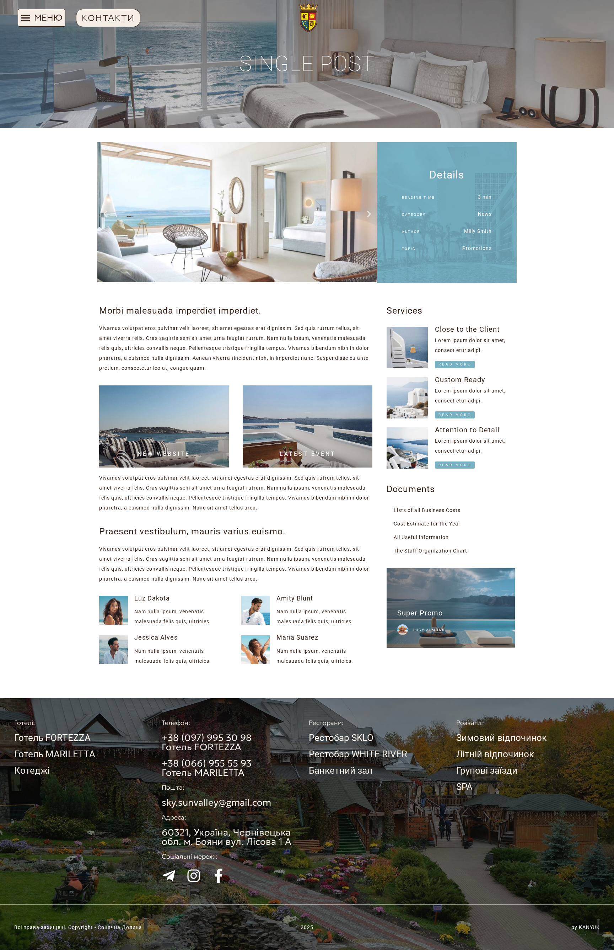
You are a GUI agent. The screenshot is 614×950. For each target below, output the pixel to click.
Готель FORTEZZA (52, 737)
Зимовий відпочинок (501, 737)
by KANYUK (585, 927)
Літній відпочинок (495, 754)
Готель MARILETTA (54, 754)
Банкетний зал (340, 770)
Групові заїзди (486, 770)
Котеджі (32, 770)
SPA (464, 786)
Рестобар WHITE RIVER (358, 754)
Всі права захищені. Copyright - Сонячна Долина (78, 927)
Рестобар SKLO (341, 737)
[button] (41, 18)
